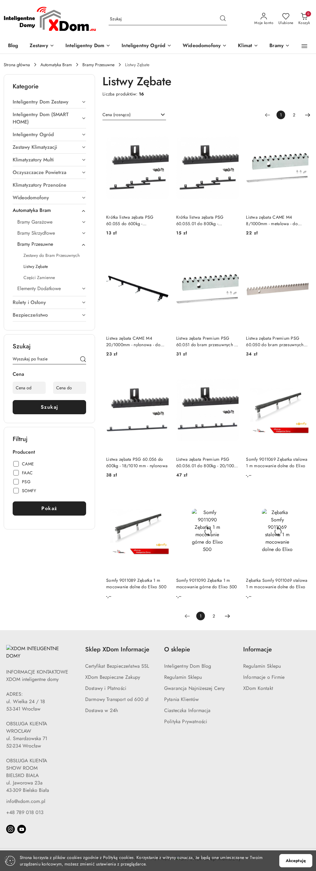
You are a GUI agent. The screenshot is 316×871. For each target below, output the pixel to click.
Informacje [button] (257, 649)
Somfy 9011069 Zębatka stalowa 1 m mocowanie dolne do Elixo (276, 462)
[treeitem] (49, 102)
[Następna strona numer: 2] (307, 115)
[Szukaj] (83, 360)
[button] (304, 46)
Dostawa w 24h (101, 710)
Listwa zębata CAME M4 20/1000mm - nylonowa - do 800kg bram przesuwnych (133, 341)
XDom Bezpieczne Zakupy (112, 677)
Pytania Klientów (181, 699)
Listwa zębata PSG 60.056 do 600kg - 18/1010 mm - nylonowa (137, 462)
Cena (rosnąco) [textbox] (116, 114)
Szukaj (49, 407)
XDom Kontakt (258, 688)
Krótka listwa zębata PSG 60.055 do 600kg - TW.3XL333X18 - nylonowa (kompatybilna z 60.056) (131, 220)
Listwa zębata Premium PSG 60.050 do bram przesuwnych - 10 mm (276, 341)
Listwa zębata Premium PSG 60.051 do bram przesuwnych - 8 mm (205, 341)
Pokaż (49, 508)
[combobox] (134, 115)
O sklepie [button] (177, 649)
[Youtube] (21, 829)
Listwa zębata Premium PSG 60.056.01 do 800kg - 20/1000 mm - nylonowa (206, 462)
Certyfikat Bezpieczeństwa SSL (117, 666)
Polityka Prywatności (185, 721)
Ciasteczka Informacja (187, 710)
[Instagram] (10, 829)
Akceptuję (296, 860)
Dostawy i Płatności (105, 688)
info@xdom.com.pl (25, 801)
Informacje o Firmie (264, 677)
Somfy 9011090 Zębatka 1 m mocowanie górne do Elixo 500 (206, 583)
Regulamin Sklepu (183, 677)
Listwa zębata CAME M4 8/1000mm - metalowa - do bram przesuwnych (272, 220)
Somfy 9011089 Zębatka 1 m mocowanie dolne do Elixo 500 (136, 583)
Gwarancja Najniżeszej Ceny (194, 688)
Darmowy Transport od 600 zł (116, 699)
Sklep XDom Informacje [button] (117, 649)
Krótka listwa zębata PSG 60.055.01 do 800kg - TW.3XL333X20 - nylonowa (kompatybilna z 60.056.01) (202, 220)
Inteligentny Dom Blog (187, 666)
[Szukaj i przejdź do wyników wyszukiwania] (222, 19)
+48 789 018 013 (25, 812)
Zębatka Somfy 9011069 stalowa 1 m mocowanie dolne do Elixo (276, 583)
